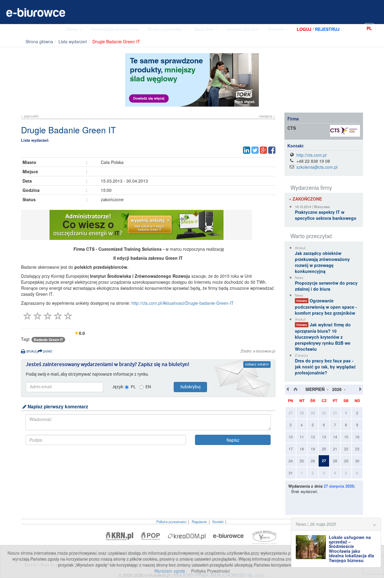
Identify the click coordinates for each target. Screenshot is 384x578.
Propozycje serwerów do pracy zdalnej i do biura (326, 286)
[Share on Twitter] (255, 150)
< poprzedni (29, 115)
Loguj (304, 29)
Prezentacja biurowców (114, 29)
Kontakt (276, 29)
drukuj (31, 350)
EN (379, 28)
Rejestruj (327, 29)
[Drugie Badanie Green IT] (148, 225)
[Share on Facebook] (271, 150)
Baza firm (204, 29)
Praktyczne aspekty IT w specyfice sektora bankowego (325, 215)
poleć (47, 350)
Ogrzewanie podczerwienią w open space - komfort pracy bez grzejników (326, 307)
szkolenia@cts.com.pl (317, 167)
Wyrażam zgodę (169, 571)
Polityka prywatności (171, 521)
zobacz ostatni (257, 364)
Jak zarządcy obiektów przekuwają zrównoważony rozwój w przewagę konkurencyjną (322, 262)
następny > (267, 115)
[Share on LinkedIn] (246, 150)
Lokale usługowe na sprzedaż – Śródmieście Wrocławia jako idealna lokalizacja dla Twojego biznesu (351, 548)
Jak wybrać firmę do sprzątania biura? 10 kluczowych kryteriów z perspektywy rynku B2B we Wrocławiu (323, 337)
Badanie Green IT (48, 339)
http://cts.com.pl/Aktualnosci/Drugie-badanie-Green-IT (182, 303)
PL (369, 28)
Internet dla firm (242, 29)
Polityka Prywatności (210, 571)
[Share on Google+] (263, 150)
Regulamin (199, 521)
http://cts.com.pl (311, 155)
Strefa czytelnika (164, 29)
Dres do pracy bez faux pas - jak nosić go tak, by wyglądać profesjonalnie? (325, 367)
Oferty (72, 29)
